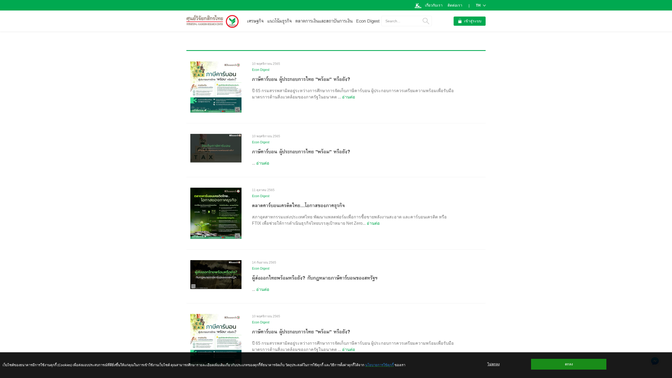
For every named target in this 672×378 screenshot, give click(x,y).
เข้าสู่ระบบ (472, 21)
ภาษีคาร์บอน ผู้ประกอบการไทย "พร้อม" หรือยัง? (301, 79)
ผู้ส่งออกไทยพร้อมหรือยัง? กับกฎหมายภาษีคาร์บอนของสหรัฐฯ (314, 278)
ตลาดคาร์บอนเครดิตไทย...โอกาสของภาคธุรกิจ (298, 205)
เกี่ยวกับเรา (434, 5)
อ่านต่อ (348, 97)
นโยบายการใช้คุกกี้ (379, 365)
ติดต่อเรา (455, 5)
